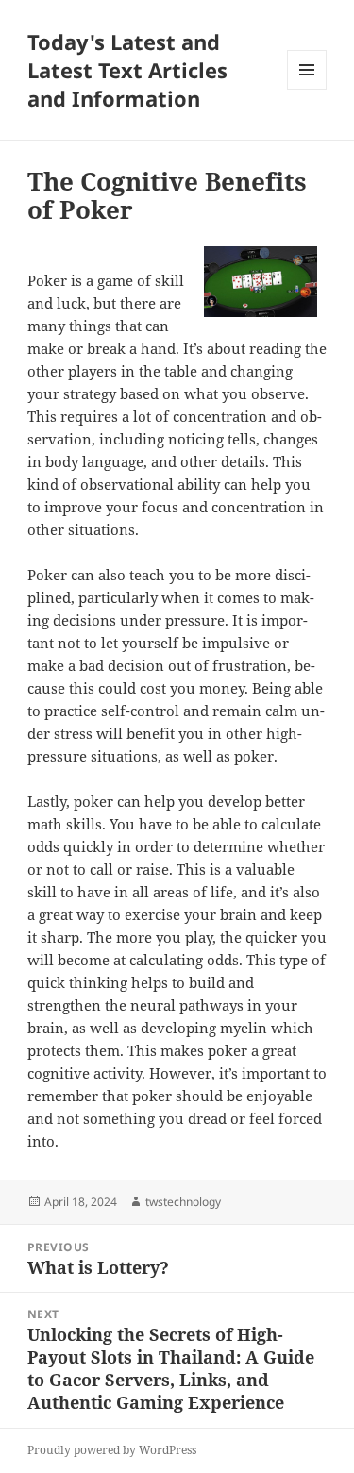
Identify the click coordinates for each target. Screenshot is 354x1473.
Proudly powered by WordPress (111, 1450)
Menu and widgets (307, 89)
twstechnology (183, 1202)
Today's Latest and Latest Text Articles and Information (127, 69)
